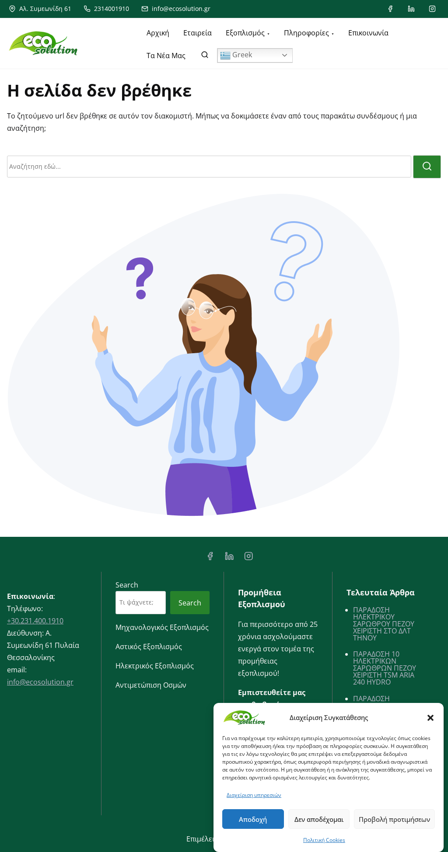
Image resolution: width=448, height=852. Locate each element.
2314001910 (110, 8)
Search (127, 585)
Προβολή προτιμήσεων (394, 819)
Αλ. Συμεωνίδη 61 (44, 8)
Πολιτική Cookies (324, 840)
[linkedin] (411, 9)
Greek (241, 54)
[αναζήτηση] (204, 56)
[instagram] (432, 9)
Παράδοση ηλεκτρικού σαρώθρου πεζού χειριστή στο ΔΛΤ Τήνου (383, 624)
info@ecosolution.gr (180, 8)
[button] (430, 717)
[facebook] (390, 9)
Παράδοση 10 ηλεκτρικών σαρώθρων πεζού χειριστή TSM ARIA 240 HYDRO (384, 668)
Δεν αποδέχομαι (318, 819)
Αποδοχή (253, 819)
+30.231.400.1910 (35, 621)
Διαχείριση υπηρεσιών (254, 795)
